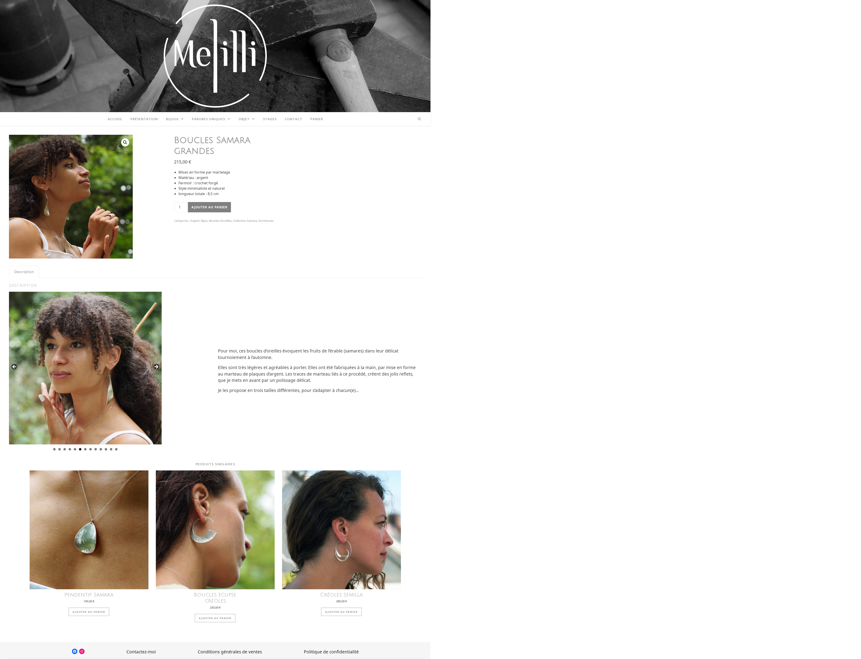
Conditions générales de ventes (230, 652)
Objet (244, 119)
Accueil (115, 119)
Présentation (144, 119)
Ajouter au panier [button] (89, 611)
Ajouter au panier (209, 207)
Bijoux (172, 119)
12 (111, 449)
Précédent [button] (14, 367)
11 (106, 449)
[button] (125, 142)
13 (116, 449)
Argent (195, 221)
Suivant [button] (156, 367)
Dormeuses (266, 221)
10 (101, 449)
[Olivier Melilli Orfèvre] (215, 56)
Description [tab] (24, 271)
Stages (270, 119)
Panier (316, 119)
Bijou (204, 221)
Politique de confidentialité (331, 652)
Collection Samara (245, 221)
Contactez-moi (141, 652)
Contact (293, 119)
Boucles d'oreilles (220, 221)
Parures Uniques (208, 119)
